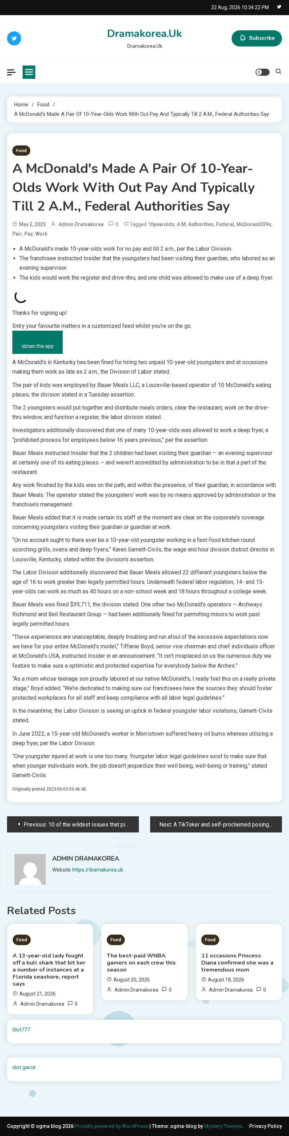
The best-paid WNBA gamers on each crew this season (141, 962)
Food (21, 150)
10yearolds (161, 224)
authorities (201, 224)
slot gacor (24, 1067)
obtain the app (37, 346)
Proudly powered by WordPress (112, 1126)
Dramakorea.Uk (144, 33)
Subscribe (262, 38)
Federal (225, 224)
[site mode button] (263, 72)
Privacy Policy (265, 1126)
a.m (181, 224)
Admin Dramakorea (81, 224)
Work (41, 234)
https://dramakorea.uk (97, 870)
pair (17, 234)
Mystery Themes (223, 1126)
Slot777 (21, 1029)
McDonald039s (253, 224)
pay (28, 234)
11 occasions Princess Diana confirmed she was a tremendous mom (237, 962)
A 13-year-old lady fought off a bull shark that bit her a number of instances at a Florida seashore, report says (49, 969)
